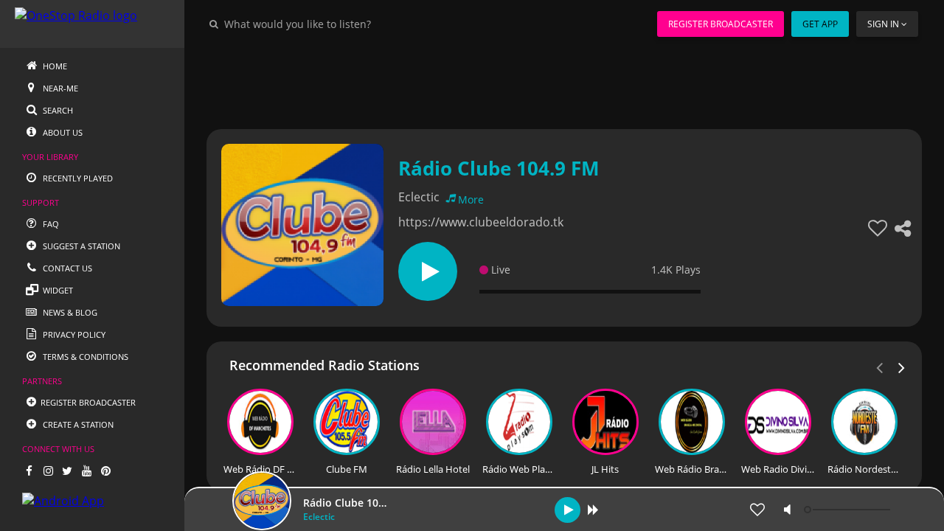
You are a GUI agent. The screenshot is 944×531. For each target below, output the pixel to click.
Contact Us (66, 268)
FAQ (50, 223)
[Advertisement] (564, 81)
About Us (62, 132)
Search (57, 110)
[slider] (849, 509)
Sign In (883, 24)
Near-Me (59, 88)
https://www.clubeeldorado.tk (480, 222)
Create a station (77, 424)
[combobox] (342, 24)
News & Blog (69, 312)
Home (54, 66)
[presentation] (902, 366)
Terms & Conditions (84, 356)
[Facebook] (29, 470)
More (471, 199)
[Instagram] (48, 470)
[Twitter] (67, 470)
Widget (57, 290)
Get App (820, 24)
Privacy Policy (73, 334)
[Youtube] (86, 470)
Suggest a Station (80, 245)
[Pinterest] (105, 470)
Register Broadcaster (720, 24)
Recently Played (77, 178)
